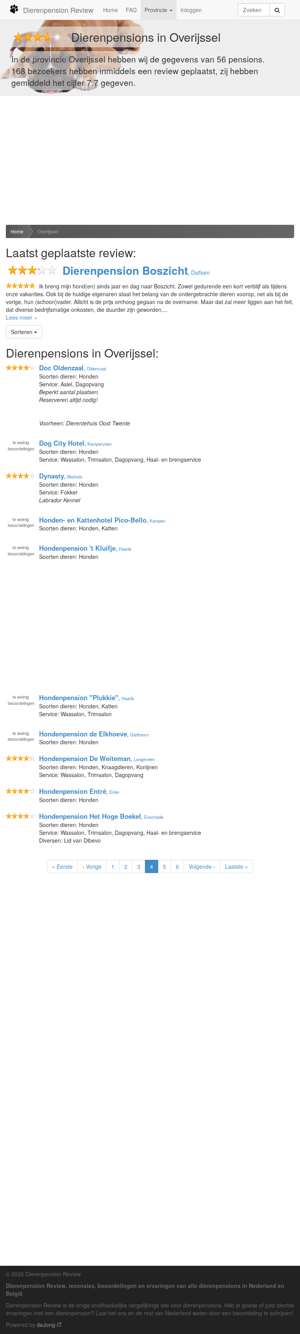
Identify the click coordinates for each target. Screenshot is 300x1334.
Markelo (74, 476)
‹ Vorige (92, 866)
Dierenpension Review (58, 10)
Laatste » (236, 866)
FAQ (131, 10)
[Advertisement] (150, 160)
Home (110, 10)
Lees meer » (21, 317)
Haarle (125, 549)
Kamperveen (100, 444)
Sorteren (22, 332)
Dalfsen (200, 272)
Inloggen (191, 10)
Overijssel (48, 231)
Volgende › (202, 866)
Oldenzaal (96, 368)
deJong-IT (49, 1325)
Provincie (157, 10)
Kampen (157, 520)
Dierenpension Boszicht (125, 270)
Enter (114, 792)
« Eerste (62, 866)
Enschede (153, 817)
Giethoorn (139, 734)
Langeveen (144, 759)
